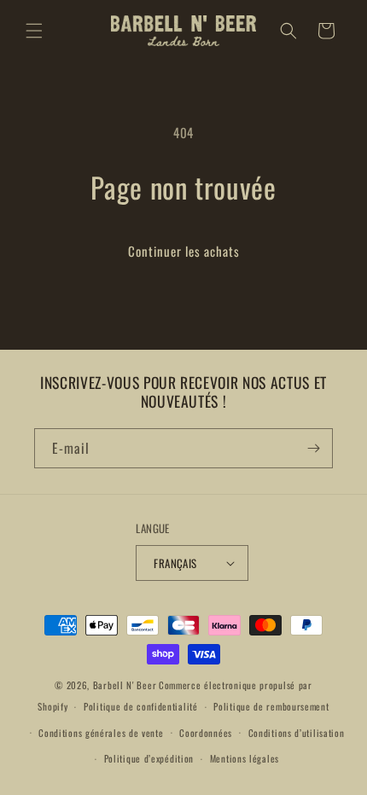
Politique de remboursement (271, 706)
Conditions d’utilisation (296, 733)
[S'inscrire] (313, 448)
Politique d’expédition (149, 758)
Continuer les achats (184, 250)
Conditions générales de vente (100, 733)
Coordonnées (205, 733)
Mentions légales (244, 758)
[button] (34, 30)
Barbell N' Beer (125, 685)
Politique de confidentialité (141, 706)
